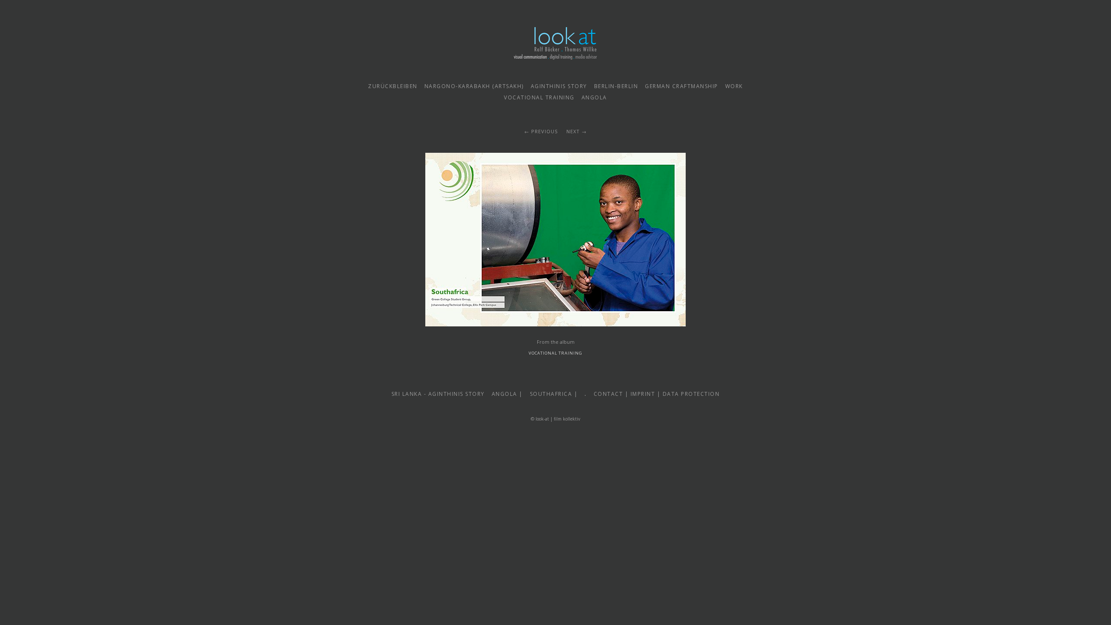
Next (573, 131)
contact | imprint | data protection (657, 394)
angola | (507, 394)
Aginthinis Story (559, 86)
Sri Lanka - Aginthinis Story (438, 394)
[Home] (555, 66)
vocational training (539, 97)
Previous (544, 131)
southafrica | (554, 394)
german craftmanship (681, 86)
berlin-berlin (616, 86)
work (734, 86)
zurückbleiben (392, 86)
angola (594, 97)
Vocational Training (555, 353)
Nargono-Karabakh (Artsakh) (474, 86)
